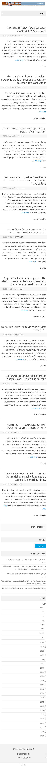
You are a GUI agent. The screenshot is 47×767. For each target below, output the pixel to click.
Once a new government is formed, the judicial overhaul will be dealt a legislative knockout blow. (25, 476)
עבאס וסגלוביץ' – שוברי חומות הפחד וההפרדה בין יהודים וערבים (26, 29)
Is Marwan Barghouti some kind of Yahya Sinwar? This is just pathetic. (26, 377)
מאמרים (43, 66)
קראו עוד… (19, 60)
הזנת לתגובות (24, 758)
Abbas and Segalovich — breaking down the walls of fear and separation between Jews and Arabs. (23, 79)
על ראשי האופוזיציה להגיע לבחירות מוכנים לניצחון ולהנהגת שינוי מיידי (27, 231)
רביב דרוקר (22, 35)
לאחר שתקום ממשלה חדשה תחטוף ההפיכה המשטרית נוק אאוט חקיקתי (26, 426)
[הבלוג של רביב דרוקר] (23, 6)
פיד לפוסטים (24, 754)
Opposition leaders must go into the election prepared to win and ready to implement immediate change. (24, 281)
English (43, 118)
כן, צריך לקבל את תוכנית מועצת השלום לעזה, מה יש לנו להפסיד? (24, 130)
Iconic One (23, 765)
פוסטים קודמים (38, 527)
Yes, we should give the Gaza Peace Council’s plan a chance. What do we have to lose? (25, 180)
